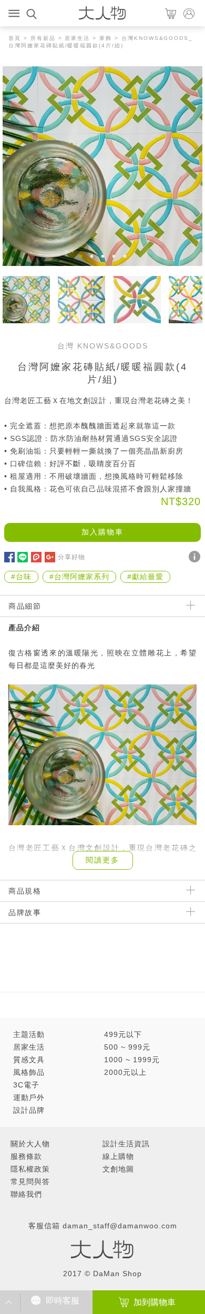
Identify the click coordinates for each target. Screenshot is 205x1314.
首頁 (14, 38)
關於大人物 (30, 1144)
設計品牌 (29, 1110)
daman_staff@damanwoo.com (120, 1225)
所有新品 (43, 38)
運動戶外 (29, 1097)
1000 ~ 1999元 (132, 1059)
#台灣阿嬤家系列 (79, 576)
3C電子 (26, 1085)
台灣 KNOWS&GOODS (102, 346)
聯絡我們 (26, 1194)
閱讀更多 (102, 860)
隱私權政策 (30, 1169)
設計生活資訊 (126, 1144)
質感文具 (29, 1059)
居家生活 (77, 38)
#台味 (21, 576)
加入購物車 (102, 532)
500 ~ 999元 (127, 1047)
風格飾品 (29, 1072)
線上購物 (118, 1156)
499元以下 (123, 1034)
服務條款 (26, 1156)
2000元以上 (125, 1072)
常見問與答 (30, 1181)
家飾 (105, 38)
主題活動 (29, 1034)
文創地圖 (118, 1169)
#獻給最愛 (145, 576)
